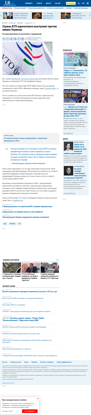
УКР (83, 3)
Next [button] (90, 15)
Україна (12, 224)
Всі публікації (68, 133)
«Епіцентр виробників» (55, 8)
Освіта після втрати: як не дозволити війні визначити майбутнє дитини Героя (75, 149)
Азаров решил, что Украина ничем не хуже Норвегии (22, 212)
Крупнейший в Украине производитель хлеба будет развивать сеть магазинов (27, 341)
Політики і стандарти (46, 362)
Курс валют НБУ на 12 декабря (13, 305)
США (5, 224)
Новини (28, 3)
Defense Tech (7, 8)
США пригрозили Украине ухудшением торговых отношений (25, 217)
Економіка (12, 23)
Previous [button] (1, 15)
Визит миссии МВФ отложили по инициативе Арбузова (22, 298)
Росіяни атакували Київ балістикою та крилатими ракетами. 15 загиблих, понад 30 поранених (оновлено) (51, 18)
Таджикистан (18, 200)
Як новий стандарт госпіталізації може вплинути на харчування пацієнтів (75, 173)
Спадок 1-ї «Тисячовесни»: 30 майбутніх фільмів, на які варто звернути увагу (75, 72)
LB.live (57, 3)
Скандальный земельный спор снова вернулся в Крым (26, 311)
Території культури (81, 8)
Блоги (39, 3)
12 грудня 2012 (28, 23)
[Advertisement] (30, 118)
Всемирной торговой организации (24, 79)
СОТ (19, 224)
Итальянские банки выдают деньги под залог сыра (21, 333)
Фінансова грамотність (36, 8)
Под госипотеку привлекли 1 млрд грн (16, 349)
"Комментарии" (50, 88)
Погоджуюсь (30, 411)
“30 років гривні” (20, 8)
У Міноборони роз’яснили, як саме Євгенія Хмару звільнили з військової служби (78, 17)
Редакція (34, 362)
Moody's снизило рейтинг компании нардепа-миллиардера (24, 327)
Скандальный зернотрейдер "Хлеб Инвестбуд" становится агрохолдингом (29, 355)
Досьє (48, 3)
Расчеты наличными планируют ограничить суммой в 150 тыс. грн (29, 291)
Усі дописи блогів (69, 193)
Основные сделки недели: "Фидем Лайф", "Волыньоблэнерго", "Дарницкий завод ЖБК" (23, 319)
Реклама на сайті (15, 362)
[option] (16, 15)
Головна (4, 23)
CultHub (69, 8)
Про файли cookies (7, 411)
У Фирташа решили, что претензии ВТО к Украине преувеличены (27, 206)
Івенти (26, 362)
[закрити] (37, 398)
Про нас (4, 362)
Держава (20, 23)
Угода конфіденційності (64, 362)
